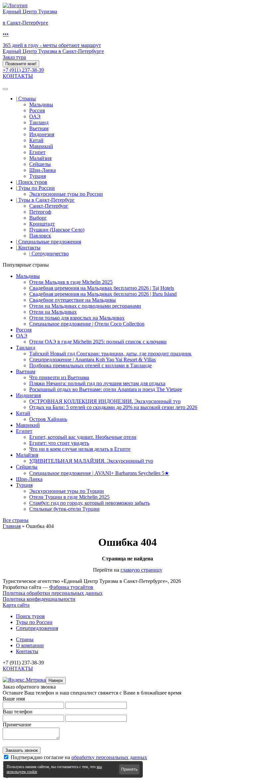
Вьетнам (38, 128)
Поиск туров (30, 616)
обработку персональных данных (109, 757)
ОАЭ (35, 116)
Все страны (16, 520)
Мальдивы (41, 104)
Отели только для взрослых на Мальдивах (77, 318)
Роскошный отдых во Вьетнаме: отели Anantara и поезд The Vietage (105, 389)
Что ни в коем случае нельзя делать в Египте (79, 449)
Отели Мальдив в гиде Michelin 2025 (71, 282)
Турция (37, 176)
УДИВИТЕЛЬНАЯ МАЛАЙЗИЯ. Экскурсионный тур (91, 461)
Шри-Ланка (42, 170)
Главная (12, 526)
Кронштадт (42, 224)
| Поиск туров (31, 182)
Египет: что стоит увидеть (59, 443)
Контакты (27, 651)
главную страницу (141, 570)
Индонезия (41, 134)
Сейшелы (40, 164)
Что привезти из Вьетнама (59, 377)
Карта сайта (16, 605)
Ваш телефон (18, 711)
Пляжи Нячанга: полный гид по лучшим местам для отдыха (97, 383)
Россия (37, 110)
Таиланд (38, 122)
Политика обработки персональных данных (53, 593)
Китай (36, 140)
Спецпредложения (37, 628)
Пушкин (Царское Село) (56, 230)
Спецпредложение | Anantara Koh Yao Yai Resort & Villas (92, 359)
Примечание (17, 724)
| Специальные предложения (48, 241)
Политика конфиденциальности (39, 599)
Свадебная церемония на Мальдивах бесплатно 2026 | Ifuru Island (103, 294)
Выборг (38, 218)
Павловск (40, 235)
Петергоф (40, 212)
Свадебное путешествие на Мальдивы (72, 300)
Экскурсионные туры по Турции (66, 491)
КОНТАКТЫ (18, 76)
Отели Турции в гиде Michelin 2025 (69, 497)
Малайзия (40, 158)
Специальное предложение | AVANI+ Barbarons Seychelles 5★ (99, 473)
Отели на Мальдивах (53, 312)
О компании (30, 645)
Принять (129, 769)
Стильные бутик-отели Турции (64, 509)
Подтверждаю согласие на (79, 757)
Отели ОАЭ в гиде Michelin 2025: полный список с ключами (98, 341)
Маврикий (41, 146)
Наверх (55, 680)
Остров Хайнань (48, 419)
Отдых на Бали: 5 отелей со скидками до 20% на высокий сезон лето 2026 (113, 407)
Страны (25, 639)
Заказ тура (14, 57)
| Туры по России (35, 188)
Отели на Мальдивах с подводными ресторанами (85, 306)
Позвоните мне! (21, 63)
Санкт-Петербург (48, 206)
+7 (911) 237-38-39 (23, 70)
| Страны (26, 98)
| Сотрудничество (49, 253)
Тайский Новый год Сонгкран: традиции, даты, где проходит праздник (110, 353)
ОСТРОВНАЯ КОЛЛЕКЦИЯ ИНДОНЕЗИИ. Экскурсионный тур (105, 401)
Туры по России (34, 622)
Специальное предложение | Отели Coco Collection (86, 324)
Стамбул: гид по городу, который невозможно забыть (89, 503)
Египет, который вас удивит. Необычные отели (82, 437)
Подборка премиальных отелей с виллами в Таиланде (90, 365)
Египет (37, 152)
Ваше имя (14, 699)
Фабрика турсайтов (71, 587)
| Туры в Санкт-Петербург (45, 200)
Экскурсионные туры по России (66, 194)
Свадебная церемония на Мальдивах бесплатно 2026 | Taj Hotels (101, 288)
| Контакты (28, 247)
